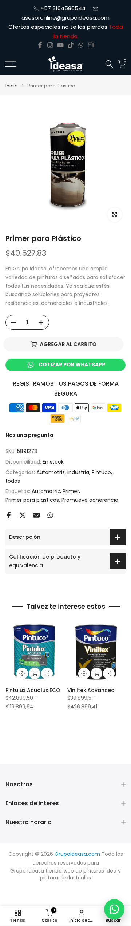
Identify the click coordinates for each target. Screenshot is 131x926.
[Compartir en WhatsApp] (50, 515)
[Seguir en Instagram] (50, 45)
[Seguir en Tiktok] (70, 45)
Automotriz (50, 472)
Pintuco (101, 472)
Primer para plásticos (32, 500)
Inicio (11, 85)
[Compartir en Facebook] (8, 515)
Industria (78, 472)
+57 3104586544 (63, 8)
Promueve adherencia (89, 500)
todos (12, 481)
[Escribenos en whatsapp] (81, 45)
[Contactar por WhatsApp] (114, 909)
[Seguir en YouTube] (60, 45)
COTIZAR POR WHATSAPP (72, 364)
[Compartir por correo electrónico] (36, 515)
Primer (71, 491)
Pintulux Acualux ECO (32, 690)
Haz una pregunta (29, 435)
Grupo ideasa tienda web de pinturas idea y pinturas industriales (65, 874)
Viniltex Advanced (91, 690)
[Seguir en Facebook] (40, 45)
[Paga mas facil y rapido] (91, 45)
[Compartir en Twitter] (22, 515)
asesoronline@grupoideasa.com (65, 17)
